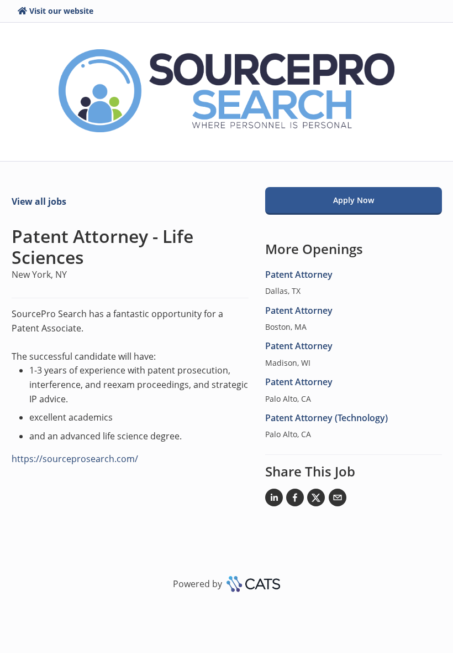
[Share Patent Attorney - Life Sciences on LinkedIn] (274, 500)
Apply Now (353, 200)
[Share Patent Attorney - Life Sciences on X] (316, 500)
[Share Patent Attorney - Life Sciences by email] (337, 500)
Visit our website (61, 11)
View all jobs (39, 201)
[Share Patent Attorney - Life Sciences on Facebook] (295, 500)
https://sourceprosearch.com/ (75, 459)
